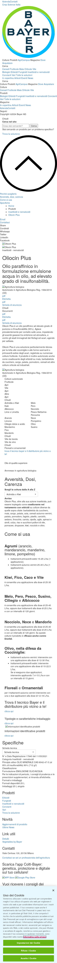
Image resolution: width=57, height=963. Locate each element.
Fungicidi (22, 72)
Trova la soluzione (11, 133)
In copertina (8, 78)
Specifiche (5, 202)
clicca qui (9, 711)
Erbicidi (14, 72)
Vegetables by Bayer (12, 841)
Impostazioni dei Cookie (28, 942)
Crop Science (11, 4)
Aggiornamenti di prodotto (14, 824)
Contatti (13, 1)
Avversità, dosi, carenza (11, 196)
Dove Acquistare (46, 84)
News (30, 78)
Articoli (17, 78)
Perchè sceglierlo (8, 193)
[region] (28, 924)
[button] (21, 494)
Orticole (28, 69)
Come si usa (6, 199)
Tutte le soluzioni (24, 75)
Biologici (6, 72)
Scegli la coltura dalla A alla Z (20, 489)
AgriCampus (24, 59)
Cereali (5, 69)
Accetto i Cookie (28, 958)
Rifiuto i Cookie (28, 950)
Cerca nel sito (9, 121)
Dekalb (5, 838)
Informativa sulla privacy (34, 936)
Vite (34, 69)
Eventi (24, 78)
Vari (14, 75)
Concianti (6, 75)
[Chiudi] (53, 890)
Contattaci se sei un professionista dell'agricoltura (26, 857)
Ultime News (8, 827)
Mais (21, 69)
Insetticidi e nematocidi (39, 72)
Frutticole (14, 69)
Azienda (6, 1)
